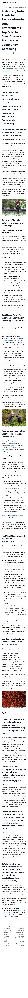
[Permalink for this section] (16, 123)
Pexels (21, 215)
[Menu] (25, 2)
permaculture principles (16, 516)
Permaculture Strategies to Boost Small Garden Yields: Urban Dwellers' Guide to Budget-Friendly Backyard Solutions (8, 936)
